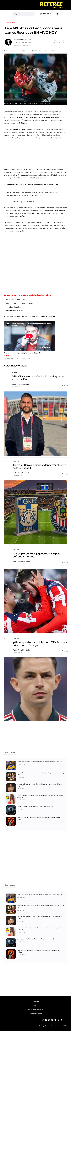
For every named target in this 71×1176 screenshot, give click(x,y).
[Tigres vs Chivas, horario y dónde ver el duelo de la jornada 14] (35, 512)
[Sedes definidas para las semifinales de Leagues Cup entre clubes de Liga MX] (11, 776)
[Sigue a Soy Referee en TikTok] (58, 1019)
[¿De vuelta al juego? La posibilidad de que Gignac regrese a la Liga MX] (11, 765)
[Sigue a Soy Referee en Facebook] (46, 1019)
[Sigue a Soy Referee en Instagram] (52, 1019)
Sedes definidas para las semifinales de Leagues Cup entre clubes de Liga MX (40, 774)
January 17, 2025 (39, 202)
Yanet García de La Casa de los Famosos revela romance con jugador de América (40, 796)
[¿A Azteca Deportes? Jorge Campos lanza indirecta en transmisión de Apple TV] (11, 787)
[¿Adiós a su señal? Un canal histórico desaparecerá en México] (11, 810)
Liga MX (18, 358)
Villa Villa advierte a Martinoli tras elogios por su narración (38, 378)
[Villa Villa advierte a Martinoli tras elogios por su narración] (35, 423)
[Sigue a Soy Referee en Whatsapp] (42, 1020)
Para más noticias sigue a (24, 353)
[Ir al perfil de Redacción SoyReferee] (8, 42)
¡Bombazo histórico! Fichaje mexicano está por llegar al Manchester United (38, 818)
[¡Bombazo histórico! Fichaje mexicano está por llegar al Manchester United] (11, 821)
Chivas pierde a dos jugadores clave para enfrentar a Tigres (36, 555)
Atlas (24, 358)
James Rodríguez (9, 358)
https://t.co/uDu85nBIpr (42, 195)
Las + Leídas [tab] (10, 752)
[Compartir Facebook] (55, 42)
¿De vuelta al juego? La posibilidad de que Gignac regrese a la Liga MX (39, 762)
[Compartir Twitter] (59, 42)
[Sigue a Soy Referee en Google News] (64, 1019)
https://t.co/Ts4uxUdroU (23, 195)
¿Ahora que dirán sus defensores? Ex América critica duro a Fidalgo (40, 643)
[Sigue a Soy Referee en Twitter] (49, 1019)
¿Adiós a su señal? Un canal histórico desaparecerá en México (36, 806)
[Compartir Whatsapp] (64, 42)
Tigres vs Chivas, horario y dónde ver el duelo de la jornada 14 (39, 466)
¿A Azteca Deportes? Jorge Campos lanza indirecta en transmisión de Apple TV (39, 785)
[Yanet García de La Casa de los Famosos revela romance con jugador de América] (11, 799)
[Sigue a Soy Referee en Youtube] (55, 1019)
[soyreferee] (51, 5)
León (29, 358)
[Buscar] (16, 14)
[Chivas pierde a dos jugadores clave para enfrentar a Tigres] (35, 601)
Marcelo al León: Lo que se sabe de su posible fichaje (38, 184)
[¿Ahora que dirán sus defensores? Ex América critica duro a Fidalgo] (35, 689)
